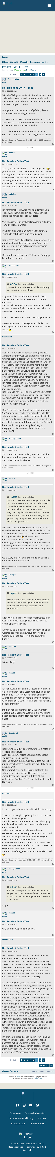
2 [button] (27, 74)
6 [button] (40, 74)
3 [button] (30, 74)
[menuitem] (5, 57)
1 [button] (24, 74)
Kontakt (42, 1118)
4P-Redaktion (18, 1123)
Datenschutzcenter (35, 1113)
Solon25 (12, 673)
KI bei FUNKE (37, 1123)
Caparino (6, 793)
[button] (21, 74)
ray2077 (13, 497)
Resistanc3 (13, 733)
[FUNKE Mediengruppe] (28, 1136)
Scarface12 (7, 337)
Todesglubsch (14, 79)
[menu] (49, 5)
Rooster (12, 153)
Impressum (14, 1113)
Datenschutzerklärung (21, 1118)
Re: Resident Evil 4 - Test (17, 87)
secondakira (7, 939)
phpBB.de (38, 1079)
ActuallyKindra (15, 438)
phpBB (19, 1077)
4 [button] (33, 74)
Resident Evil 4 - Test (15, 67)
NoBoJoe (12, 194)
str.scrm (12, 646)
